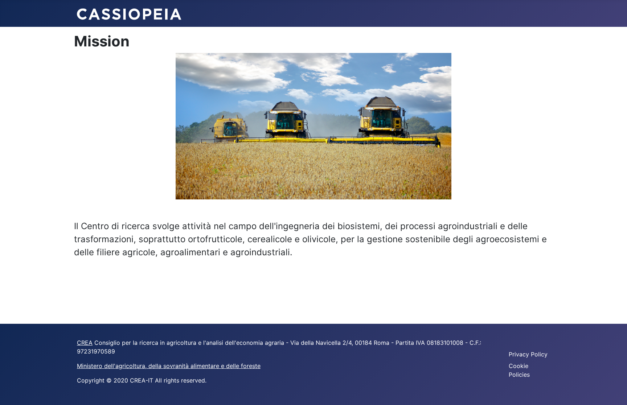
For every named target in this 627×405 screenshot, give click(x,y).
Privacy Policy (528, 354)
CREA (85, 342)
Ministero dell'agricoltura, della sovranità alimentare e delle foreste (169, 365)
